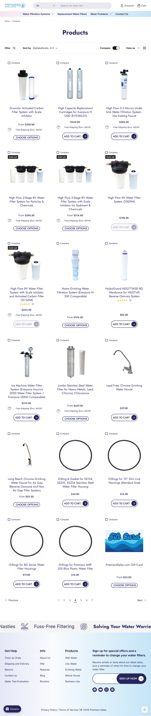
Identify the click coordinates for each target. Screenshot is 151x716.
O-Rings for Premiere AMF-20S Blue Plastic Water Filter (75, 567)
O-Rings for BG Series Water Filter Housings (27, 567)
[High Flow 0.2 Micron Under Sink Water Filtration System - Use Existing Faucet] (124, 84)
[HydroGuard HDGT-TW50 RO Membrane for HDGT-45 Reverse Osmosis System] (124, 265)
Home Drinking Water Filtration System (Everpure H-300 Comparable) (75, 292)
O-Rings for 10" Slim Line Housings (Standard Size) (124, 481)
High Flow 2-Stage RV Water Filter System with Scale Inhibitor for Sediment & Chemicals (75, 203)
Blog (42, 675)
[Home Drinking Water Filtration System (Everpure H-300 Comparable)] (76, 265)
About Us (45, 657)
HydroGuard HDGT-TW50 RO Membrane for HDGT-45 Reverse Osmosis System (124, 292)
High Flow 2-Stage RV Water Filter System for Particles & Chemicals (27, 202)
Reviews (44, 681)
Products (16, 21)
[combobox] (72, 5)
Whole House (72, 675)
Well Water (71, 657)
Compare (105, 48)
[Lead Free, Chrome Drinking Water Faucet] (124, 362)
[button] (142, 5)
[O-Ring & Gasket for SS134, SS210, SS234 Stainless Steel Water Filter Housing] (76, 455)
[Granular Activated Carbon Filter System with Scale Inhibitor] (27, 84)
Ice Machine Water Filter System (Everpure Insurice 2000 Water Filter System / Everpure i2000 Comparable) (26, 391)
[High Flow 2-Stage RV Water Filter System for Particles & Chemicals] (27, 174)
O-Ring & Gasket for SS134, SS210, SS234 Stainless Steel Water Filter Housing (75, 483)
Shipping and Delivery (17, 663)
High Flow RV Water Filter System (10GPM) (124, 200)
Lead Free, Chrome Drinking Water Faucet (124, 387)
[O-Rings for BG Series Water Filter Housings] (27, 541)
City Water (71, 663)
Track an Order (13, 657)
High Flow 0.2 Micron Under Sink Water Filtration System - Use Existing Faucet (124, 112)
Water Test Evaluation (17, 681)
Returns (9, 669)
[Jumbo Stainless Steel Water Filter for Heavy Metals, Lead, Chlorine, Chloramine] (76, 362)
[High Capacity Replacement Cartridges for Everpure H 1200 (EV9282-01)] (76, 84)
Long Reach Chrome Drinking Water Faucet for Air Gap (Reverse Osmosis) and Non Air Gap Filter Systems (26, 485)
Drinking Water (73, 669)
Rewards (45, 669)
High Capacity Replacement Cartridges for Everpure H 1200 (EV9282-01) (75, 112)
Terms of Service (68, 709)
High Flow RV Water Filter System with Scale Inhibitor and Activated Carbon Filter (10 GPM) (26, 294)
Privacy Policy (49, 709)
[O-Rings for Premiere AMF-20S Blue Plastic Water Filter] (76, 541)
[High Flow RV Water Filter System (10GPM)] (124, 174)
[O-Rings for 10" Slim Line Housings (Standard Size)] (124, 455)
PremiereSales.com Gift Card (124, 565)
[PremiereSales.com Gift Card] (124, 541)
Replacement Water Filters (72, 14)
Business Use (72, 681)
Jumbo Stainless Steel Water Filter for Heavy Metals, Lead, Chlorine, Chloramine (75, 389)
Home (7, 21)
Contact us (11, 675)
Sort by (27, 48)
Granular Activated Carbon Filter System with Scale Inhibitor (27, 112)
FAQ (42, 663)
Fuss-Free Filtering (39, 626)
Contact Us (121, 14)
